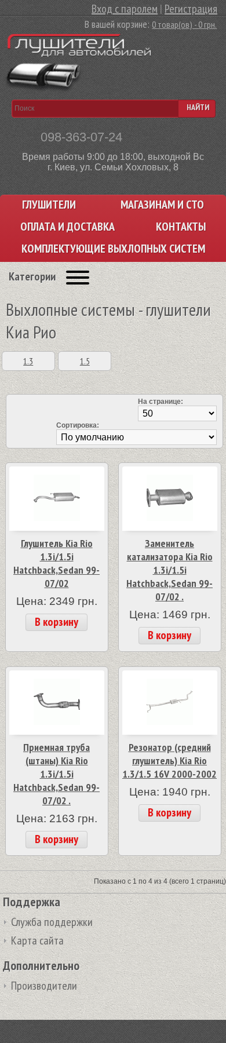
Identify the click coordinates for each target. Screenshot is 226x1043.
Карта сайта (37, 940)
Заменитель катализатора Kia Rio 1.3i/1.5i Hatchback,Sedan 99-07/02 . (169, 570)
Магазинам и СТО (162, 204)
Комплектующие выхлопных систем (113, 249)
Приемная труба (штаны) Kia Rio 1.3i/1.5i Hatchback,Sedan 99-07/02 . (56, 774)
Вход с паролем (125, 8)
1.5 (85, 361)
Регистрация (191, 8)
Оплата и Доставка (67, 227)
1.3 (28, 361)
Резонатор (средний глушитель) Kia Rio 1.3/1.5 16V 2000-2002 (169, 761)
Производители (44, 985)
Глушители (49, 204)
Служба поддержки (52, 921)
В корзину (56, 621)
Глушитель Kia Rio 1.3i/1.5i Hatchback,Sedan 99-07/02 (56, 563)
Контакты (181, 227)
